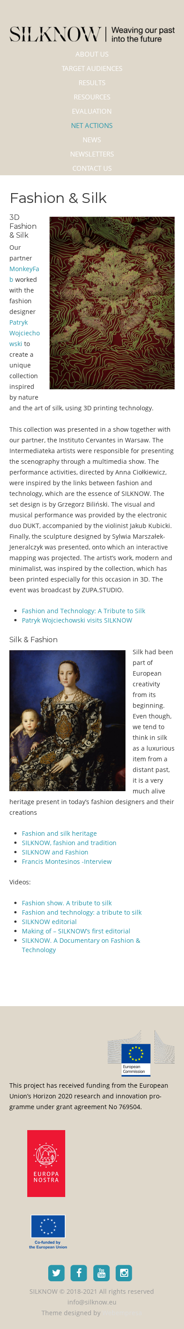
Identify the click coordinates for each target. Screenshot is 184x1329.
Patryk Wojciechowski (24, 333)
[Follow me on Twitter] (56, 1273)
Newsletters (92, 153)
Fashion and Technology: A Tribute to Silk (83, 611)
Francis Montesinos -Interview (67, 861)
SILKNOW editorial (49, 921)
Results (92, 82)
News (92, 139)
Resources (92, 96)
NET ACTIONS (92, 125)
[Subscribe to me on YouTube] (101, 1273)
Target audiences (92, 68)
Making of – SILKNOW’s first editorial (76, 931)
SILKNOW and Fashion (55, 852)
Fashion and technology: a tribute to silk (82, 912)
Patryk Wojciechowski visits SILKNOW (77, 620)
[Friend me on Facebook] (78, 1273)
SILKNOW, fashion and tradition (69, 842)
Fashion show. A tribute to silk (67, 903)
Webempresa (122, 1312)
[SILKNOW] (92, 28)
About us (92, 54)
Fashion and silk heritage (59, 833)
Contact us (92, 168)
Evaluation (92, 111)
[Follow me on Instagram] (124, 1273)
